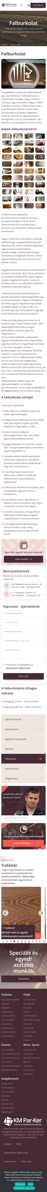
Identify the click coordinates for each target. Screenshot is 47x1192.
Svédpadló (5, 1003)
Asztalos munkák (7, 1092)
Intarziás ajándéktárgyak (10, 1066)
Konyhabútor (11, 729)
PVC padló (27, 1008)
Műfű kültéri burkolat (32, 1020)
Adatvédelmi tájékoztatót (18, 668)
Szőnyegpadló (29, 1003)
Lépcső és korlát (13, 719)
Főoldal (4, 44)
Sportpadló (28, 1024)
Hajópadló (5, 1008)
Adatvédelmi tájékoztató (16, 1152)
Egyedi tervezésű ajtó (15, 739)
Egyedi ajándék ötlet (9, 1070)
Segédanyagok (7, 1112)
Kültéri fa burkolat (30, 1016)
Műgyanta (27, 1040)
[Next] (41, 913)
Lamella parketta (7, 1028)
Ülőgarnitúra (11, 778)
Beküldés (24, 676)
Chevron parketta (8, 1016)
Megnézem (23, 979)
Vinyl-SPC (27, 1012)
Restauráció (5, 1096)
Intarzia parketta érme (10, 1058)
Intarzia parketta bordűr (10, 1054)
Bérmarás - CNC (7, 1104)
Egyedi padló (28, 1028)
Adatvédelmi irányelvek (24, 1188)
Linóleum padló (30, 1032)
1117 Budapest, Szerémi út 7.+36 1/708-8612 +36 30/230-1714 (25, 594)
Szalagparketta (7, 1012)
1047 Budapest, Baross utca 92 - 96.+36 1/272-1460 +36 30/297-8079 (26, 585)
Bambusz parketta (8, 1032)
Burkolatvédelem (8, 1108)
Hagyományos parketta (10, 999)
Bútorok (9, 749)
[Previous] (5, 913)
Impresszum (10, 1161)
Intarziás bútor (7, 1062)
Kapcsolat (38, 5)
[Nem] (43, 1180)
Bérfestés (4, 1100)
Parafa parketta (7, 1036)
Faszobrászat (11, 768)
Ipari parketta (6, 1024)
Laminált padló (29, 999)
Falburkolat (10, 758)
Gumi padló (28, 1036)
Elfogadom (20, 1184)
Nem (31, 1184)
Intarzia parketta (7, 1020)
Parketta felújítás (7, 1087)
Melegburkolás (7, 1083)
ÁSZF (18, 1144)
